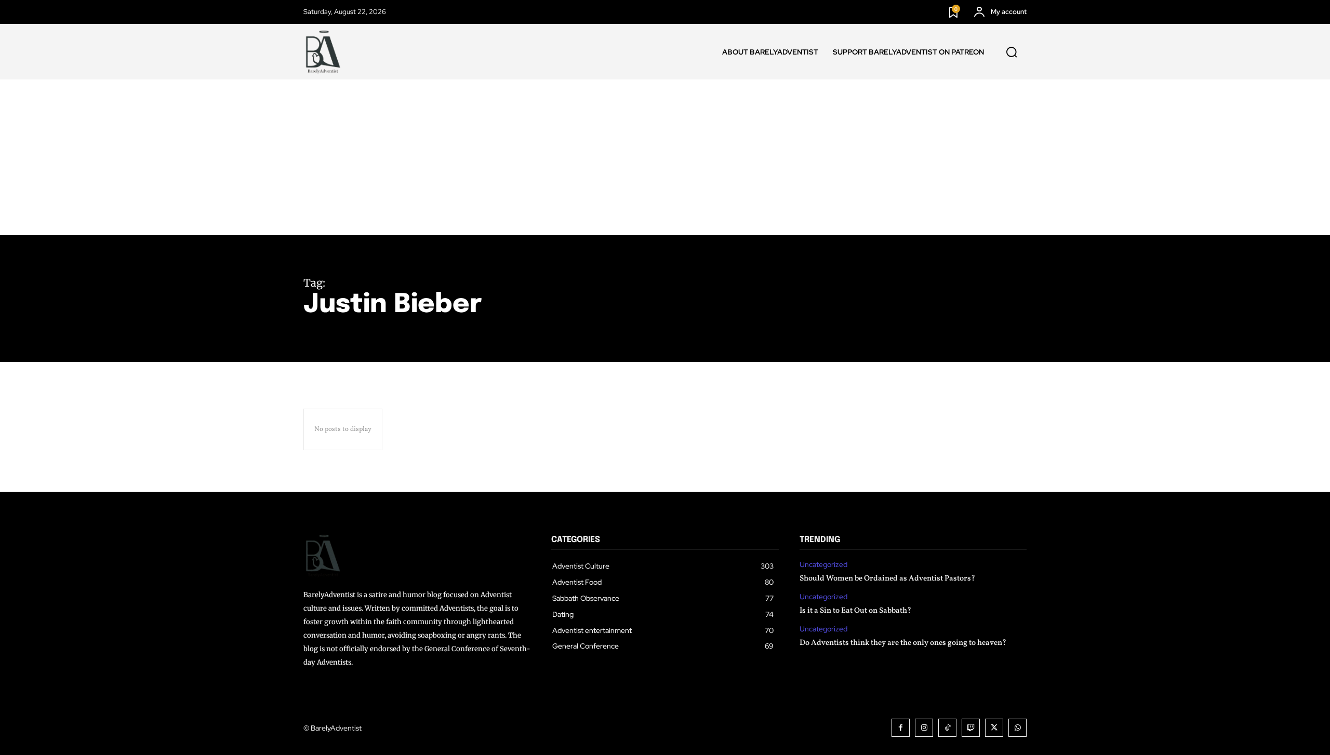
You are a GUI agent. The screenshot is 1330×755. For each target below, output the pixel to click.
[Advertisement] (665, 157)
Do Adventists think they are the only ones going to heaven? (903, 643)
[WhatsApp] (1017, 728)
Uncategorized (823, 564)
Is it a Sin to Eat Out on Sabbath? (855, 610)
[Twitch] (971, 728)
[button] (1011, 52)
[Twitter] (994, 728)
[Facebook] (901, 728)
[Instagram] (924, 728)
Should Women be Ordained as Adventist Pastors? (887, 578)
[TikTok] (947, 728)
